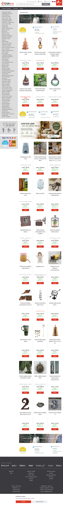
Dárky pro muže (5, 32)
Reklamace (31, 473)
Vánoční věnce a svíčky (7, 96)
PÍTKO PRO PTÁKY (6, 16)
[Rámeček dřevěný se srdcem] (25, 228)
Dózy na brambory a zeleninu (8, 47)
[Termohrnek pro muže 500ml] (25, 337)
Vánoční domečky (6, 94)
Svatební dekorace (6, 85)
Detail (25, 68)
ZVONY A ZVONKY (6, 116)
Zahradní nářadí (5, 106)
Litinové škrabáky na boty (7, 62)
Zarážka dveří (5, 110)
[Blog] (21, 8)
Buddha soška (5, 27)
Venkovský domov (24, 12)
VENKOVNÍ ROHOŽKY (7, 21)
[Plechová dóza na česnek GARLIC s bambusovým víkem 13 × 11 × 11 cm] (54, 155)
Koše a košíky (5, 59)
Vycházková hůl (5, 102)
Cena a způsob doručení (31, 476)
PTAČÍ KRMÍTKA (5, 15)
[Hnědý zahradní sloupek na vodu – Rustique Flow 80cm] (40, 155)
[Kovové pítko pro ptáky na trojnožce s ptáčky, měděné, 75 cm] (54, 50)
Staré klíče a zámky (6, 83)
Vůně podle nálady (6, 100)
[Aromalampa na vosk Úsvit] (25, 155)
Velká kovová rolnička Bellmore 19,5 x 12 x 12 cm (55, 341)
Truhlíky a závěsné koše (7, 90)
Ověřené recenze (51, 471)
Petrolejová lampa (6, 68)
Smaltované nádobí (6, 81)
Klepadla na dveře (6, 57)
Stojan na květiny (5, 84)
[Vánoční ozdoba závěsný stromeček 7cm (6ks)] (25, 374)
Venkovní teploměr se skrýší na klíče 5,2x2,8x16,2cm (55, 377)
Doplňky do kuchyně (6, 46)
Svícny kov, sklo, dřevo (7, 87)
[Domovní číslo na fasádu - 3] (54, 411)
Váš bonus (48, 1)
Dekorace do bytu (6, 34)
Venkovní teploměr (6, 99)
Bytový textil (4, 31)
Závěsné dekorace (6, 112)
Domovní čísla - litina (6, 18)
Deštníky (4, 40)
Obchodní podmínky (51, 475)
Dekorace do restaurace (7, 35)
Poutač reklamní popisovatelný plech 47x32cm (40, 231)
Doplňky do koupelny (6, 44)
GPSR (31, 480)
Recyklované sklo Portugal (8, 75)
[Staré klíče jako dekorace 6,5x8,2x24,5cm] (54, 191)
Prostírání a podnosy (6, 72)
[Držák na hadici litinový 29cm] (54, 87)
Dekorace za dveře (6, 38)
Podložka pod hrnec (6, 69)
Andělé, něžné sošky (6, 24)
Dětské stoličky (5, 41)
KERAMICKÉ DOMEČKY (7, 56)
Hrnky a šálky (5, 53)
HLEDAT (46, 4)
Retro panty (4, 78)
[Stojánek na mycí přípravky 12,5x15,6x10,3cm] (54, 264)
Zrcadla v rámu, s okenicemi (8, 113)
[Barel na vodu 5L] (40, 191)
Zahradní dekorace (6, 103)
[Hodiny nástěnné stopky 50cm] (40, 374)
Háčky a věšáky (5, 52)
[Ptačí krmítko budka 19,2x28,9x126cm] (40, 87)
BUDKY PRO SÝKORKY (7, 28)
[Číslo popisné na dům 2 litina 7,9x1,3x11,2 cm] (25, 411)
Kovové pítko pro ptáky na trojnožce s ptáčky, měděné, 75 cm (54, 53)
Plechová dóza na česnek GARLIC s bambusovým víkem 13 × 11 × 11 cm (55, 158)
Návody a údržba (31, 471)
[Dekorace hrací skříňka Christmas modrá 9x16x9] (25, 87)
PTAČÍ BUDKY (5, 74)
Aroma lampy (5, 25)
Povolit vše (23, 501)
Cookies (51, 478)
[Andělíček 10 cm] (40, 264)
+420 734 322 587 (32, 1)
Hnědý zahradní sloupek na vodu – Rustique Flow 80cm (40, 158)
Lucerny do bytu (5, 63)
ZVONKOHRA (5, 115)
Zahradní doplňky (5, 105)
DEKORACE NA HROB (7, 13)
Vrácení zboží (31, 475)
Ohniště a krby (5, 66)
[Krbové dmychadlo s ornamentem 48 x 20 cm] (25, 301)
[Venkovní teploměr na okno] (25, 191)
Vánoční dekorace (6, 93)
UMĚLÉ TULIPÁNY (6, 91)
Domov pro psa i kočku (7, 43)
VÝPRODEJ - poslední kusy (8, 22)
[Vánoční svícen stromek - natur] (25, 50)
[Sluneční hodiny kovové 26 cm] (54, 301)
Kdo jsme (31, 478)
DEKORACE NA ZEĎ (6, 37)
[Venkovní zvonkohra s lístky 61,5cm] (40, 301)
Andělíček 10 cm (40, 266)
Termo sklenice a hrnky (7, 88)
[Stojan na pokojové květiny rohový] (54, 228)
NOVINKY (15, 8)
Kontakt (41, 1)
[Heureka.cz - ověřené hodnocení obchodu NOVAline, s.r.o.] (5, 146)
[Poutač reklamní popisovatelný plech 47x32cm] (40, 228)
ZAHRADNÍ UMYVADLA (7, 109)
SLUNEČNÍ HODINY (6, 80)
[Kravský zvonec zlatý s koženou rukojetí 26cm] (40, 50)
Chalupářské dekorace (7, 55)
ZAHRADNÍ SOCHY (6, 108)
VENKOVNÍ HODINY (6, 12)
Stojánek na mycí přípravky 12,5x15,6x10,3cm (54, 268)
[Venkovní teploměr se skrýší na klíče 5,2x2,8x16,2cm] (54, 374)
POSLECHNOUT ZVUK (40, 60)
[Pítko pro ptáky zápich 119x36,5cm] (40, 337)
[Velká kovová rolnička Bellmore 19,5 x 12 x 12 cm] (54, 337)
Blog (11, 473)
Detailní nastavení (39, 501)
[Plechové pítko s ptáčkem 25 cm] (40, 411)
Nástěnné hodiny (5, 65)
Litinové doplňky (5, 60)
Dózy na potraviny (6, 49)
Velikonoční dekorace (6, 97)
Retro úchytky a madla (7, 19)
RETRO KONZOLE (6, 77)
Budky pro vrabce (5, 29)
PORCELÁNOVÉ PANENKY (8, 71)
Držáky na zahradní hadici (7, 50)
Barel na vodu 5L (40, 193)
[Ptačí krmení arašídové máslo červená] (25, 264)
